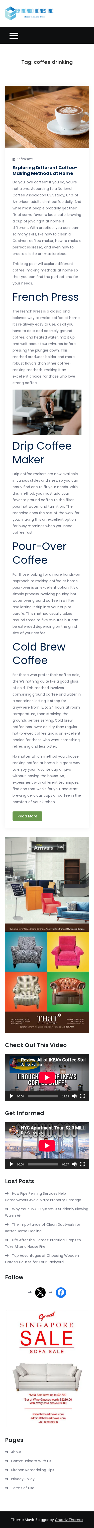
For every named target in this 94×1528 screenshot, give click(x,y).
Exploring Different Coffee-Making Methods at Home (45, 170)
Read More (27, 816)
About (16, 1451)
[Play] (11, 1096)
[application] (47, 1077)
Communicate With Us (31, 1460)
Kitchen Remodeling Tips (32, 1469)
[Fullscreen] (82, 1096)
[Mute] (74, 1096)
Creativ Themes (69, 1519)
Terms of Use (22, 1487)
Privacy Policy (23, 1478)
